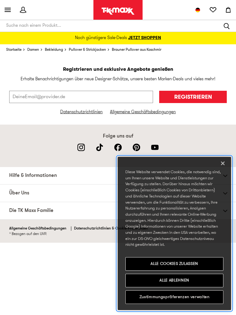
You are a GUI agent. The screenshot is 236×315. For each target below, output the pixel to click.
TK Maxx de (118, 11)
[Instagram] (81, 147)
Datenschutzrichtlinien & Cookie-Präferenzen (111, 228)
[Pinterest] (136, 147)
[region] (174, 233)
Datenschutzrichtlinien (81, 112)
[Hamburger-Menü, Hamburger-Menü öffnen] (7, 10)
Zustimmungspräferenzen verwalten (175, 297)
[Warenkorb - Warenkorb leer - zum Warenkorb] (228, 10)
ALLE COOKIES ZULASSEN (174, 264)
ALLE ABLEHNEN (174, 280)
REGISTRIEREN (193, 97)
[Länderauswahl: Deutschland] (197, 10)
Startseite (14, 50)
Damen (33, 50)
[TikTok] (99, 147)
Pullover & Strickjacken (87, 50)
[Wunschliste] (213, 10)
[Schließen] (223, 163)
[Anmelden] (23, 10)
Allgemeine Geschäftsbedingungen (143, 112)
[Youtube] (155, 147)
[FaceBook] (118, 147)
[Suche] (227, 26)
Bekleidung (54, 50)
